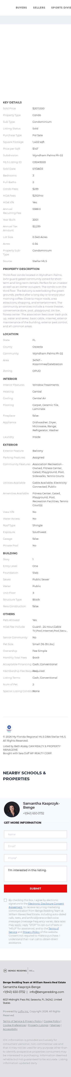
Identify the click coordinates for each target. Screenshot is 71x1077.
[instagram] (13, 1069)
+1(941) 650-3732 (33, 813)
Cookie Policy (52, 1021)
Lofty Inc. (23, 1011)
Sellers (39, 7)
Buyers (21, 7)
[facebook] (5, 1069)
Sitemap (55, 1025)
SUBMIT (35, 888)
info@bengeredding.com (47, 992)
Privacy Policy (31, 932)
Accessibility (10, 1029)
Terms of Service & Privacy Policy (22, 1021)
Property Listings (38, 1025)
